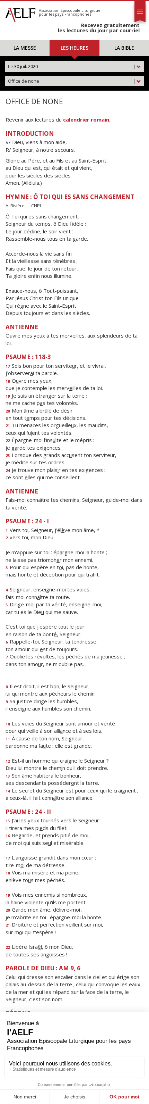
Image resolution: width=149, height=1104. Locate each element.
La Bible (124, 47)
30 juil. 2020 (71, 66)
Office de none (71, 81)
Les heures (74, 47)
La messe (25, 47)
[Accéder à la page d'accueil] (20, 13)
